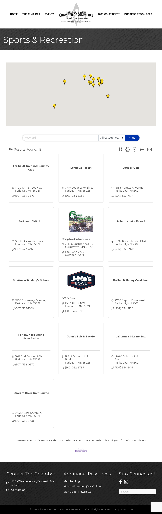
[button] (54, 106)
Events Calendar (48, 440)
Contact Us (18, 489)
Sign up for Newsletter (78, 491)
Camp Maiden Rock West (76, 239)
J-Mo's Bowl (68, 298)
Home (14, 14)
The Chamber (31, 14)
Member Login (73, 481)
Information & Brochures (132, 440)
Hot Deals (64, 440)
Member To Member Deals (86, 440)
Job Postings (110, 440)
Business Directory (27, 440)
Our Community (109, 14)
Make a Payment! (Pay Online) (83, 486)
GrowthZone (126, 509)
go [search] (133, 137)
